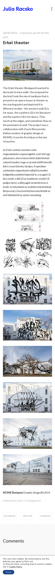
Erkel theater (16, 42)
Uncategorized (33, 500)
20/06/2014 (10, 32)
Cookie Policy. (15, 566)
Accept (8, 572)
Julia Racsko (18, 8)
